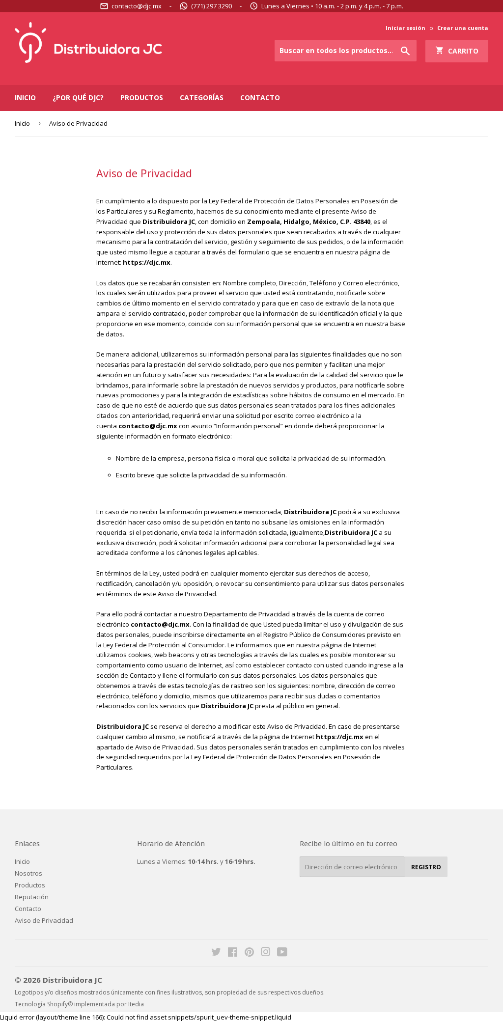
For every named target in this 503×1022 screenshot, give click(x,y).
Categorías (202, 97)
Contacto (260, 97)
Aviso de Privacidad (44, 920)
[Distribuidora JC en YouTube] (282, 953)
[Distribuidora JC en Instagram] (266, 953)
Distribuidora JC (72, 980)
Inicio (25, 97)
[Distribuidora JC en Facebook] (232, 953)
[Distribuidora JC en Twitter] (216, 953)
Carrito (461, 50)
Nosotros (28, 873)
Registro (426, 867)
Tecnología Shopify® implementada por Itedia (79, 1004)
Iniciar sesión (405, 27)
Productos (141, 97)
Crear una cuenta (462, 27)
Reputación (32, 896)
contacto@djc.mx (137, 5)
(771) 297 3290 (211, 5)
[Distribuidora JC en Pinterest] (249, 953)
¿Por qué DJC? (78, 97)
